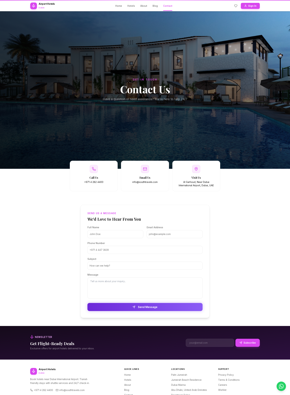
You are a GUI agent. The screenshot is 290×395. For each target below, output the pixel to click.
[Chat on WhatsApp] (281, 386)
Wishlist (222, 389)
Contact (167, 5)
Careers (222, 384)
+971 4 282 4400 (43, 390)
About (143, 5)
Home (118, 5)
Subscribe (250, 342)
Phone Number (96, 243)
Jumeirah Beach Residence (186, 379)
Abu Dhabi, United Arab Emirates (189, 389)
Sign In (252, 5)
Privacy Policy (226, 374)
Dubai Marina (178, 384)
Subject (91, 258)
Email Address (155, 227)
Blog (155, 5)
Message (92, 274)
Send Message (147, 307)
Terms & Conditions (229, 379)
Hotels (131, 5)
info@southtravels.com (72, 390)
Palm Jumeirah (179, 374)
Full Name (93, 227)
